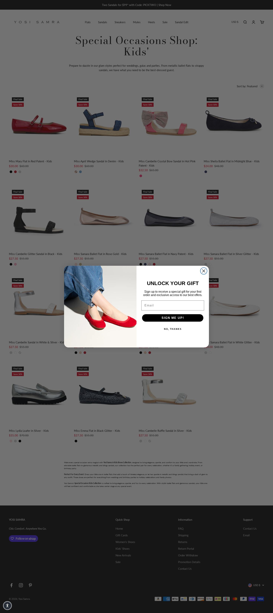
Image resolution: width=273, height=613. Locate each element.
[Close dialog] (203, 271)
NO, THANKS (173, 329)
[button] (7, 605)
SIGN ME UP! (173, 317)
